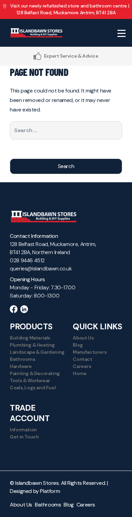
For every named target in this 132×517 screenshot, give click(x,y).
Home (79, 373)
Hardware (21, 366)
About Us (83, 338)
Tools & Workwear (30, 380)
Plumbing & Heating (32, 345)
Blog (78, 345)
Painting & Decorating (35, 373)
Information (23, 430)
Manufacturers (90, 352)
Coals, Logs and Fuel (33, 388)
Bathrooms (22, 359)
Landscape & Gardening (37, 352)
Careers (82, 366)
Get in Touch (24, 437)
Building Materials (30, 338)
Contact (82, 359)
